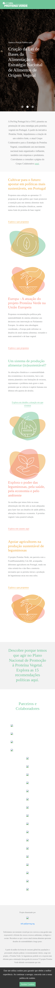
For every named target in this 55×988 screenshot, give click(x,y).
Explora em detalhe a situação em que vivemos (27, 404)
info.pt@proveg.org (27, 924)
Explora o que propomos (18, 222)
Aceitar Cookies (27, 984)
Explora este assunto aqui (18, 529)
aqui (37, 163)
